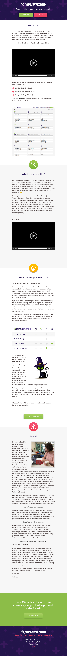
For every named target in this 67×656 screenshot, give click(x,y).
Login (41, 15)
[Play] (13, 75)
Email (33, 646)
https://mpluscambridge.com (33, 507)
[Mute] (51, 75)
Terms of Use (33, 644)
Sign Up (26, 15)
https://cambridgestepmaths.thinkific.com (33, 541)
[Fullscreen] (53, 75)
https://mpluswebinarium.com (33, 522)
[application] (33, 63)
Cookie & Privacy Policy (33, 642)
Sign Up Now (33, 616)
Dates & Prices (33, 416)
